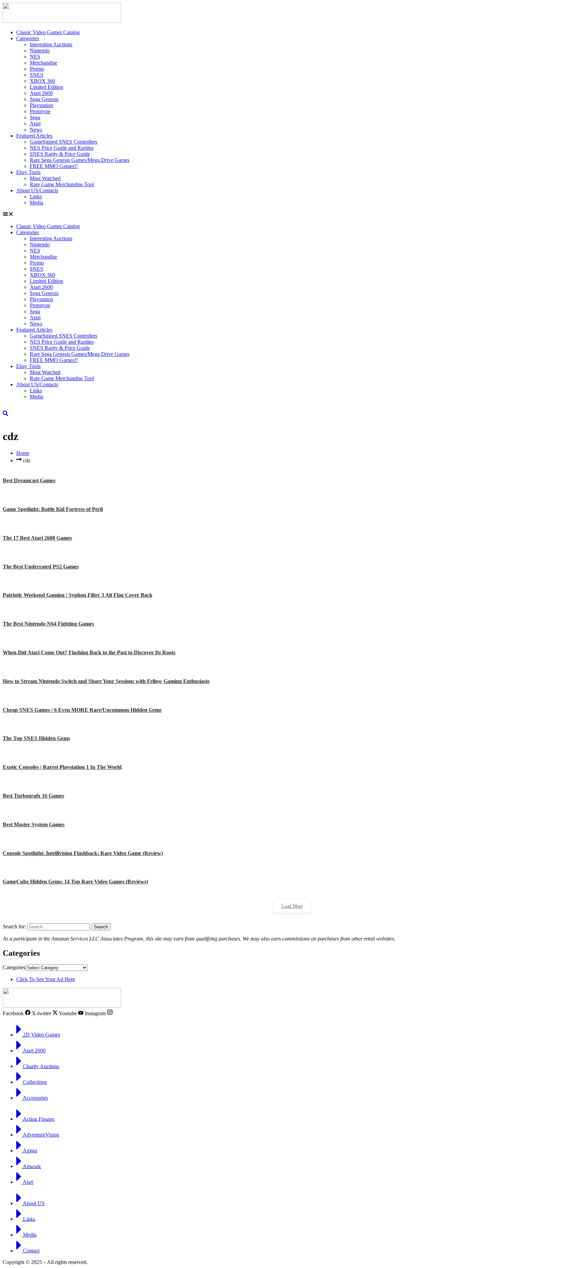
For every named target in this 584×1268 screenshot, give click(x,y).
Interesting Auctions (51, 44)
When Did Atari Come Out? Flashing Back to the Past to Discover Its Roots (89, 652)
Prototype (40, 111)
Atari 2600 (41, 93)
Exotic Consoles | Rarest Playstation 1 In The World (62, 767)
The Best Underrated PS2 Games (41, 566)
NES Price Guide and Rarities (62, 148)
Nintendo (40, 50)
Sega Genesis (44, 99)
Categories (27, 38)
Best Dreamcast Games (29, 480)
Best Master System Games (34, 824)
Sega (35, 117)
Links (36, 196)
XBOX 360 (42, 81)
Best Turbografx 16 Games (33, 796)
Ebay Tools (28, 172)
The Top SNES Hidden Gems (36, 738)
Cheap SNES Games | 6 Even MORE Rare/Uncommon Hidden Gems (82, 710)
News (36, 129)
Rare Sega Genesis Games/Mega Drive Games (79, 160)
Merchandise (43, 63)
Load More (292, 906)
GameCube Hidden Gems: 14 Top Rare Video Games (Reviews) (75, 881)
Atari (35, 123)
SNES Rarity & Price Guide (60, 154)
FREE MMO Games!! (54, 166)
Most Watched (45, 178)
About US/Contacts (37, 190)
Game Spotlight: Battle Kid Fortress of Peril (53, 509)
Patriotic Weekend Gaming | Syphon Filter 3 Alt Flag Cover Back (77, 595)
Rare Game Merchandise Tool (62, 184)
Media (36, 202)
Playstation (41, 105)
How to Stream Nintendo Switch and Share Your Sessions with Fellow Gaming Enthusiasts (106, 681)
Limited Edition (46, 87)
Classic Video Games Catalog (48, 32)
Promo (37, 69)
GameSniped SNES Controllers (63, 142)
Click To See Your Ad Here (45, 979)
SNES (36, 75)
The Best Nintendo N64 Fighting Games (48, 624)
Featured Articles (34, 136)
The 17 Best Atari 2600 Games (37, 538)
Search (101, 926)
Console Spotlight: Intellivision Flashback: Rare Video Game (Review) (83, 853)
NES (35, 56)
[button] (292, 214)
